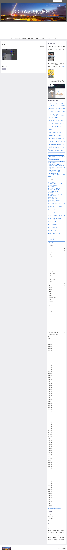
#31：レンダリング (51, 230)
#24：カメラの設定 (51, 219)
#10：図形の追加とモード (53, 195)
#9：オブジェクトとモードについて (54, 194)
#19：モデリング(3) (51, 210)
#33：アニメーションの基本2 (53, 233)
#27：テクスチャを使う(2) (53, 224)
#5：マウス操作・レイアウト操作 (54, 188)
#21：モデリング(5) (51, 213)
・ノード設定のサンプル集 (53, 114)
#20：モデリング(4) (51, 212)
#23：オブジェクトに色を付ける (54, 218)
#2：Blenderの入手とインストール (54, 183)
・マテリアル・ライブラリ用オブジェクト (56, 155)
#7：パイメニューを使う (52, 191)
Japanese (56, 0)
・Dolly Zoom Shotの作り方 (53, 173)
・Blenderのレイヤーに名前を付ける (55, 164)
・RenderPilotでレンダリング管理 (54, 135)
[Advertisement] (33, 29)
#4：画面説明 (50, 186)
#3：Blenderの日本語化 (52, 185)
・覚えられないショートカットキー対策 (55, 103)
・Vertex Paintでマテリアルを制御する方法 (56, 144)
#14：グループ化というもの (53, 201)
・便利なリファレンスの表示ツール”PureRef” (56, 146)
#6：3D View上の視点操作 (53, 189)
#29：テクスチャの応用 (52, 227)
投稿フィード (50, 516)
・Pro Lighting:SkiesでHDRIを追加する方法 (56, 138)
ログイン (49, 514)
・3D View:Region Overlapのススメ (54, 159)
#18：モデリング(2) (51, 209)
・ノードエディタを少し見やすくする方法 (56, 150)
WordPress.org (50, 520)
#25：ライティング (51, 221)
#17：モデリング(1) (51, 207)
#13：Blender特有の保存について (54, 200)
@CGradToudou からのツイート (54, 508)
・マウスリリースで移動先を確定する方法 (56, 123)
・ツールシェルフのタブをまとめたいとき (56, 132)
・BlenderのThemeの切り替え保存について (56, 165)
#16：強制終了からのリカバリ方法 (54, 206)
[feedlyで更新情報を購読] (3, 69)
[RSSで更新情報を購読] (5, 69)
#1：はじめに (50, 182)
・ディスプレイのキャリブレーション (55, 126)
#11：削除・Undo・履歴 (52, 197)
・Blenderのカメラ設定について (54, 170)
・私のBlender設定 (51, 124)
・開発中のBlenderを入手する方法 (54, 171)
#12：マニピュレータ (52, 198)
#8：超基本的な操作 (51, 192)
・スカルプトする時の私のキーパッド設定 (56, 115)
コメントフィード (51, 518)
